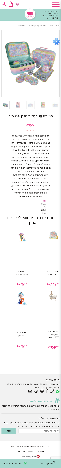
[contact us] (30, 391)
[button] (45, 201)
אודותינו (40, 451)
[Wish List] (17, 4)
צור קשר (21, 451)
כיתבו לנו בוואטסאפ (13, 463)
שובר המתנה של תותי (40, 401)
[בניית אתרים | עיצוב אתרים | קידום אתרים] (31, 457)
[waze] (36, 391)
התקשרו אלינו (44, 463)
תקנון (30, 451)
